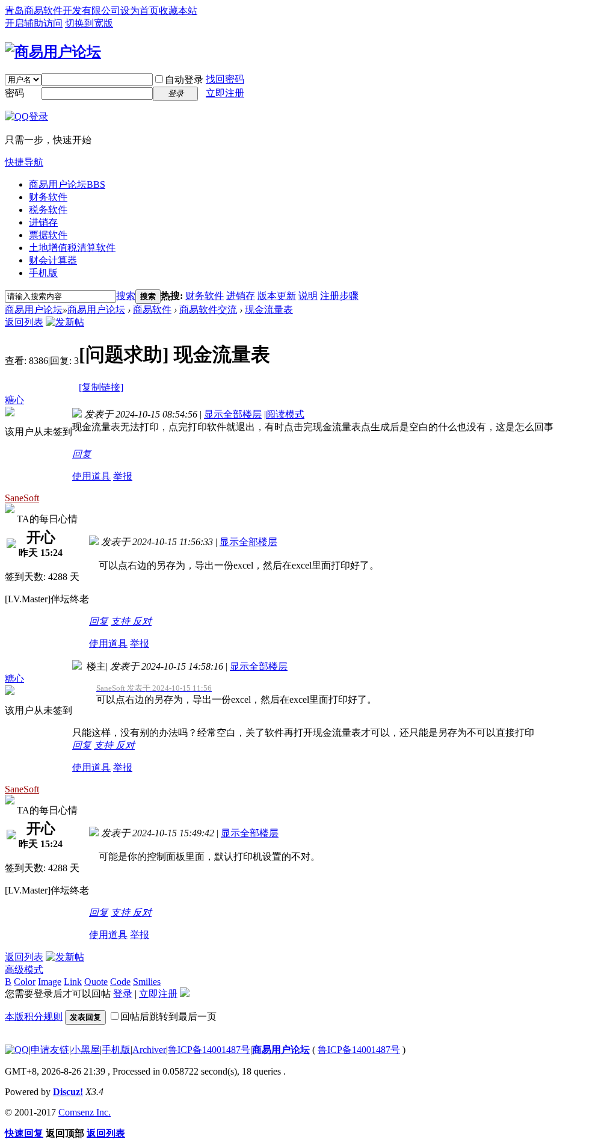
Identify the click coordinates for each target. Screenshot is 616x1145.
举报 (122, 476)
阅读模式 (285, 414)
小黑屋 (85, 1050)
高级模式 (24, 969)
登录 (122, 994)
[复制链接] (101, 387)
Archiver (149, 1050)
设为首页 (139, 10)
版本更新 (276, 296)
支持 (121, 621)
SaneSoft (22, 498)
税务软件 (48, 210)
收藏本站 (178, 10)
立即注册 (225, 93)
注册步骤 (339, 296)
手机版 (43, 273)
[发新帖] (65, 322)
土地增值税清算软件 (72, 247)
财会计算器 (53, 260)
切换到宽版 (89, 23)
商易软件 (152, 309)
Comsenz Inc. (84, 1112)
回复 (81, 454)
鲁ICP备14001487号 (209, 1050)
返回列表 (24, 322)
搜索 (125, 296)
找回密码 (225, 79)
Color (24, 982)
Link (73, 982)
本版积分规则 (34, 1016)
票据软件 (48, 235)
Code (120, 982)
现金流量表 (269, 309)
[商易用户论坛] (53, 52)
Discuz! (68, 1092)
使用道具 (91, 476)
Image (49, 982)
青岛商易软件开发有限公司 (62, 10)
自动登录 (184, 80)
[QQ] (17, 1050)
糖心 (14, 400)
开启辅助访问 (34, 23)
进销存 (43, 222)
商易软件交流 (208, 309)
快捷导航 (24, 162)
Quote (96, 982)
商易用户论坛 (67, 184)
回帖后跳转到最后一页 (168, 1016)
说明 (308, 296)
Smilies (147, 982)
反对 (142, 621)
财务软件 (48, 197)
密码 (14, 93)
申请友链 (50, 1050)
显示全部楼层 (233, 414)
